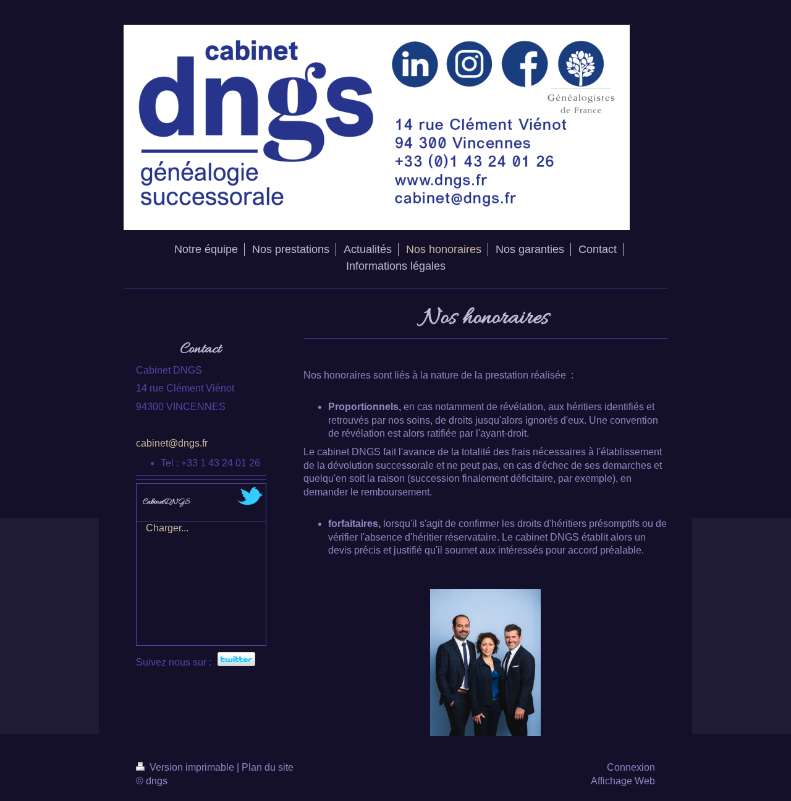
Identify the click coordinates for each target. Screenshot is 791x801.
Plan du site (268, 767)
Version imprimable (192, 767)
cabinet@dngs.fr (172, 443)
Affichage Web (623, 781)
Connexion (631, 767)
